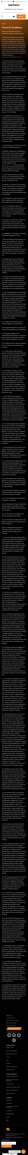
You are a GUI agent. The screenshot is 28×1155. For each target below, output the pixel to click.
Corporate (9, 1110)
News (7, 1060)
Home (3, 24)
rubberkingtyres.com (7, 165)
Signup (8, 1063)
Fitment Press (10, 1084)
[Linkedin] (14, 1035)
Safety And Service (11, 1054)
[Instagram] (14, 1040)
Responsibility (10, 1114)
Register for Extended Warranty (12, 1080)
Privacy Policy (10, 1047)
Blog (7, 1120)
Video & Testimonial (11, 1066)
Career (8, 1117)
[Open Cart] (13, 16)
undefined (10, 1154)
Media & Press (10, 1069)
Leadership (9, 1103)
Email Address (5, 1140)
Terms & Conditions (11, 1050)
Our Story (9, 1100)
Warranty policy (10, 1093)
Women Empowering (12, 1090)
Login (7, 1057)
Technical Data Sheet (12, 1076)
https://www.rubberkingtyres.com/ (11, 57)
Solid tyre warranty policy (13, 1087)
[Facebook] (9, 1035)
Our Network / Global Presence (12, 1107)
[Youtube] (19, 1035)
